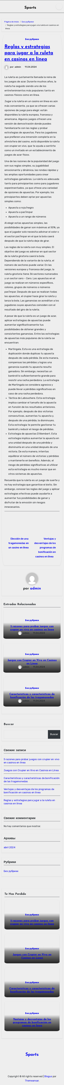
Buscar (9, 724)
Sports (30, 8)
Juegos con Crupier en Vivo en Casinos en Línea (31, 770)
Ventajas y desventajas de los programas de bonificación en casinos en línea (45, 547)
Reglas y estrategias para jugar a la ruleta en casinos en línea (28, 52)
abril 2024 (9, 847)
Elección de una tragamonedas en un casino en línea (18, 543)
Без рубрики (32, 39)
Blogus (48, 1076)
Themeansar (32, 1080)
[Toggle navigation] (3, 6)
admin (18, 67)
